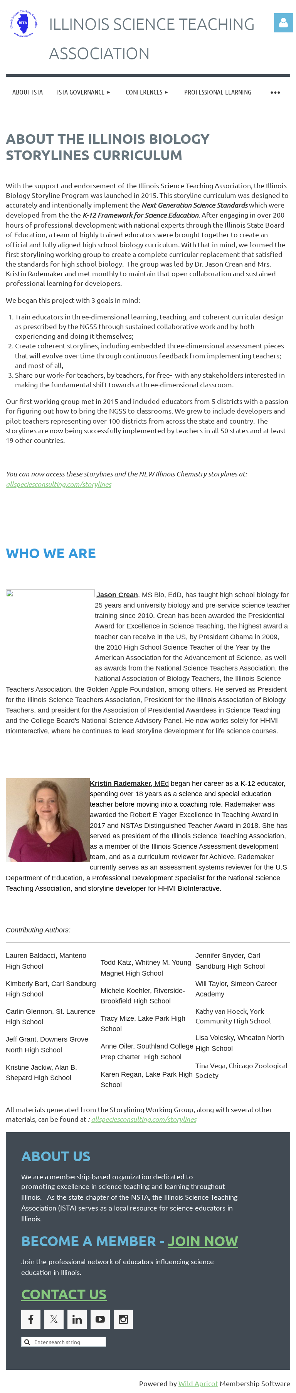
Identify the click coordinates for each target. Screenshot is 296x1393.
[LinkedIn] (77, 1319)
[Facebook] (30, 1319)
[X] (54, 1319)
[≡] (274, 92)
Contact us (64, 1293)
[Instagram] (123, 1319)
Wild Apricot (198, 1383)
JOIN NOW (203, 1240)
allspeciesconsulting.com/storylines (58, 484)
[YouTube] (100, 1319)
